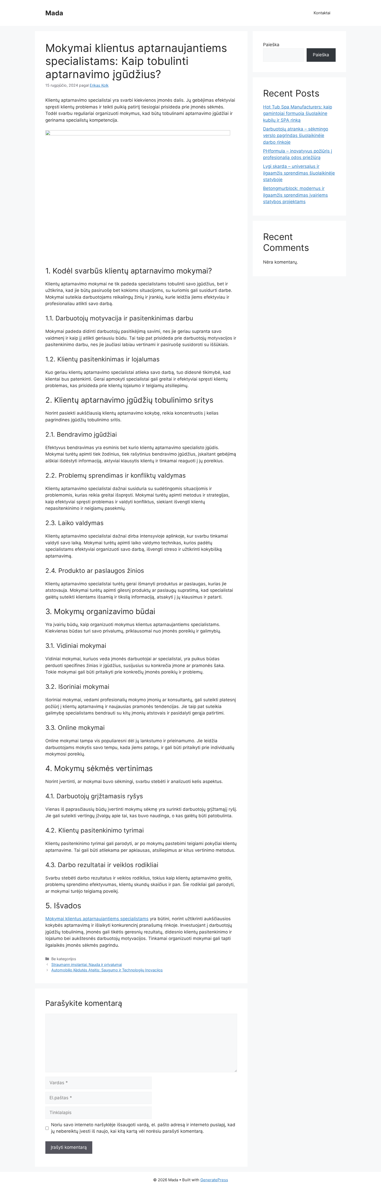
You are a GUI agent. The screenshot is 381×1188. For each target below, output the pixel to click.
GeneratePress (214, 1179)
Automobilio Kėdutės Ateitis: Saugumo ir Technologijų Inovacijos (107, 970)
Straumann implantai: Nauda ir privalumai (86, 964)
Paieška (271, 44)
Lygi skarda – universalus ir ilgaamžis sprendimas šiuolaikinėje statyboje (299, 173)
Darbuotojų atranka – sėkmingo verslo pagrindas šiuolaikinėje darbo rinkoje (295, 135)
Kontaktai (322, 12)
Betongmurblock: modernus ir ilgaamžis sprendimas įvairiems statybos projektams (295, 195)
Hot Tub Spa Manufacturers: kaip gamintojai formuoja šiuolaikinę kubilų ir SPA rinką (297, 113)
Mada (54, 13)
